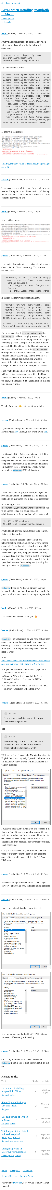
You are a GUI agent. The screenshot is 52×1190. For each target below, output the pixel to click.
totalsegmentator (16, 1141)
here (16, 431)
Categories (15, 1170)
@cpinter (6, 639)
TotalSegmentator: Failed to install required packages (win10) (25, 165)
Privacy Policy (26, 1176)
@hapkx (6, 588)
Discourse (17, 1182)
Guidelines (27, 1170)
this (45, 431)
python (4, 22)
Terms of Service (9, 1176)
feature (12, 1124)
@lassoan (17, 470)
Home (4, 1170)
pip (9, 22)
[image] (26, 145)
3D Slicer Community (11, 3)
